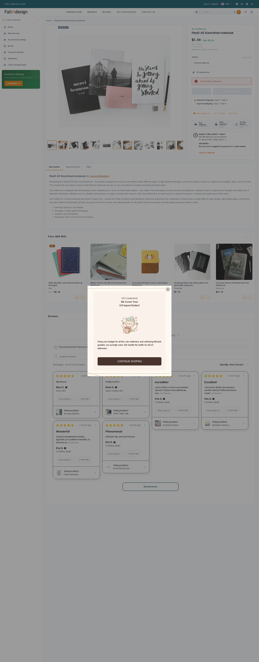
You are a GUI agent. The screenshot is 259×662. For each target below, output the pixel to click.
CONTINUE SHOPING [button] (129, 361)
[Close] (167, 289)
